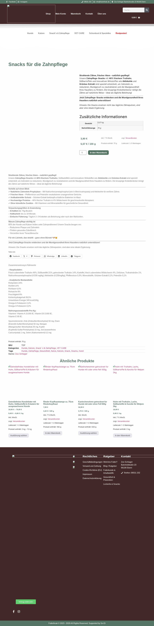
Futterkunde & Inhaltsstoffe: (109, 471)
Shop (48, 14)
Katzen (41, 33)
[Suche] (146, 10)
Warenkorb (76, 14)
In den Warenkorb (98, 152)
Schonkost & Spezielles (100, 33)
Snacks (74, 351)
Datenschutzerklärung (92, 478)
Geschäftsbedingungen (93, 462)
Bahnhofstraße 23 (128, 465)
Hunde (30, 33)
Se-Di (103, 623)
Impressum (87, 474)
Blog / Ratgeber (110, 466)
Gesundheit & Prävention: (109, 478)
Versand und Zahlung (92, 466)
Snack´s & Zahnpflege (59, 33)
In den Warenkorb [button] (52, 433)
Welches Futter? (110, 462)
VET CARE (79, 33)
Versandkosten (131, 138)
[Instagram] (18, 611)
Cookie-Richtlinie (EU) (92, 470)
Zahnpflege (33, 351)
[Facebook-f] (13, 611)
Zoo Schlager (21, 354)
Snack (67, 351)
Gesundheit (45, 351)
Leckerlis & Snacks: (111, 484)
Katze (53, 351)
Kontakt (89, 14)
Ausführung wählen (18, 435)
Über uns (102, 14)
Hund (81, 351)
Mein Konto (60, 14)
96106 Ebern (126, 468)
